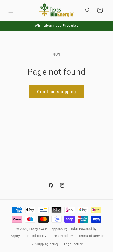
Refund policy (36, 236)
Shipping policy (47, 244)
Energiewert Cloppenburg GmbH (53, 229)
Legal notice (73, 244)
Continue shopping (56, 91)
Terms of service (91, 236)
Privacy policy (62, 236)
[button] (11, 10)
